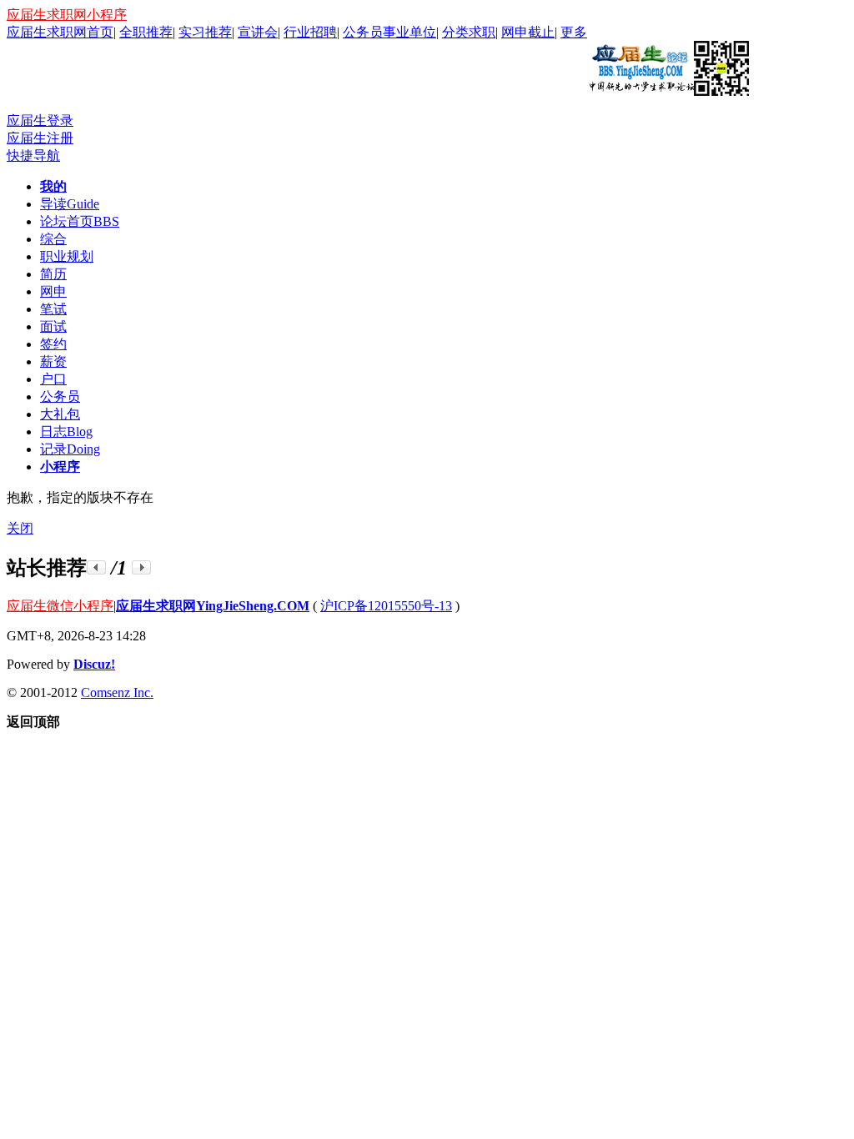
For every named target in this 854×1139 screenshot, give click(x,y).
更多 (573, 32)
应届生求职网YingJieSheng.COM (212, 606)
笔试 (53, 309)
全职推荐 (146, 32)
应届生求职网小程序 (67, 15)
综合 (53, 239)
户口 (53, 379)
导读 (69, 204)
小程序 (60, 466)
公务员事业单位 (389, 32)
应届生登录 (40, 120)
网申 (53, 291)
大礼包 (60, 414)
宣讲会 (258, 32)
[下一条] (141, 567)
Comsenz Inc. (117, 692)
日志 (66, 431)
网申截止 (528, 32)
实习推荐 (205, 32)
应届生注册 (40, 138)
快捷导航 (33, 155)
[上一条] (96, 567)
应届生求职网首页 (60, 32)
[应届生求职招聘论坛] (668, 89)
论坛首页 (79, 221)
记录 (70, 449)
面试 (53, 326)
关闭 (20, 528)
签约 (53, 344)
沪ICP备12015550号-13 (386, 606)
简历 (53, 274)
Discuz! (94, 664)
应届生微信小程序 (60, 606)
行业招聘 (310, 32)
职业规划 (66, 256)
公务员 (60, 396)
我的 (53, 186)
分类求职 (468, 32)
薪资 (53, 361)
